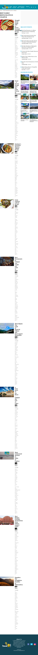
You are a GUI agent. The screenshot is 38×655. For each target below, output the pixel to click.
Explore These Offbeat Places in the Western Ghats (33, 101)
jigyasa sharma (16, 35)
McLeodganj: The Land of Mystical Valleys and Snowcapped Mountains (19, 329)
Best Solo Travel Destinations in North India (24, 111)
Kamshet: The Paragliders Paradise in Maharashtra (19, 581)
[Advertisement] (19, 2)
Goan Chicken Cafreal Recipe (17, 202)
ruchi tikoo (24, 69)
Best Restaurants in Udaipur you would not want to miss (18, 264)
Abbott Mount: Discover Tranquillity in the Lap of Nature (29, 67)
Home (1, 10)
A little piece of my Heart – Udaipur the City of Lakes (17, 395)
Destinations (21, 6)
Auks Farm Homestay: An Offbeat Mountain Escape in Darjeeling (29, 31)
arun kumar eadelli (25, 38)
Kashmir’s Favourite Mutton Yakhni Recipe (18, 147)
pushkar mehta (24, 53)
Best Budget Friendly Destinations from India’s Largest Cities (19, 521)
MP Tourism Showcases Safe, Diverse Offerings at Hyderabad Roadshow (29, 41)
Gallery (14, 7)
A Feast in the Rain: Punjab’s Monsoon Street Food (25, 101)
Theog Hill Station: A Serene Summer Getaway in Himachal (34, 120)
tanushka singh (24, 59)
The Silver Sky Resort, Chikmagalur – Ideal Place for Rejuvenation (29, 46)
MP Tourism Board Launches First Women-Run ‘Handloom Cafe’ (29, 36)
